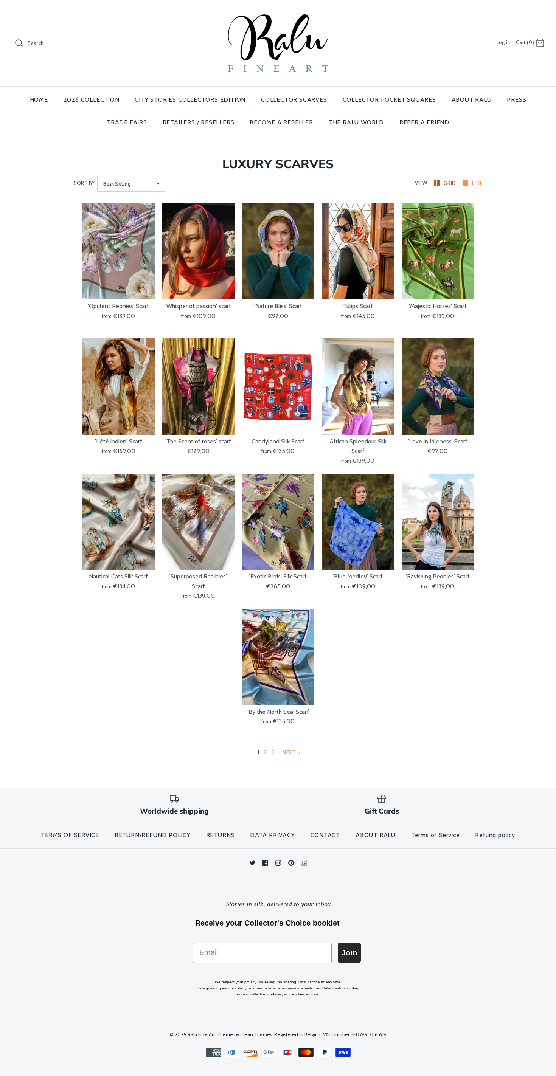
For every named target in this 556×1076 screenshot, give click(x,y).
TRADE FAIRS (127, 122)
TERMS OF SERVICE (70, 835)
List (477, 183)
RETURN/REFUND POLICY (153, 835)
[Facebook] (265, 863)
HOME (39, 99)
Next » (291, 752)
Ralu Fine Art (201, 1034)
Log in (504, 42)
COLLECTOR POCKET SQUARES (389, 99)
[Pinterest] (291, 863)
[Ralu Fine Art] (278, 12)
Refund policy (495, 835)
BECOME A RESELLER (281, 122)
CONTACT (325, 835)
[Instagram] (278, 863)
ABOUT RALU (472, 99)
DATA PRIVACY (272, 835)
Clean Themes (256, 1034)
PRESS (516, 99)
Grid (450, 183)
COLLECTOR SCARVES (294, 99)
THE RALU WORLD (356, 122)
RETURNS (220, 835)
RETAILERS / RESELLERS (199, 122)
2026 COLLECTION (92, 99)
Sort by (84, 183)
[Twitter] (252, 863)
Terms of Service (435, 835)
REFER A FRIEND (424, 122)
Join (349, 953)
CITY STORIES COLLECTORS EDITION (190, 99)
